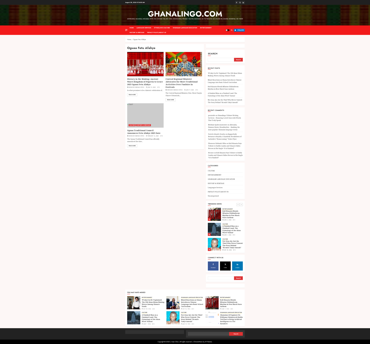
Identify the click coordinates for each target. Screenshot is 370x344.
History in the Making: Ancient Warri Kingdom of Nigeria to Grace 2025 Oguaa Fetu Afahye (145, 82)
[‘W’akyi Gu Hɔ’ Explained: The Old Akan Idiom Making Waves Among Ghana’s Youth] (214, 250)
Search (212, 53)
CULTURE (132, 74)
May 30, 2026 (228, 241)
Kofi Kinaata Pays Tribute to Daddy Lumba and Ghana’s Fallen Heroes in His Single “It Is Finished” (225, 145)
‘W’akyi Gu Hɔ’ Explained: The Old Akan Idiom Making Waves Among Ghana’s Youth (232, 250)
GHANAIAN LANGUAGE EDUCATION (185, 28)
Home (132, 28)
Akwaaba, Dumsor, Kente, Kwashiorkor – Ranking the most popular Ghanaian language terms (224, 127)
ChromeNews (198, 342)
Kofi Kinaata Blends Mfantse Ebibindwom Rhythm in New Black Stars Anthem (223, 88)
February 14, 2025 (153, 136)
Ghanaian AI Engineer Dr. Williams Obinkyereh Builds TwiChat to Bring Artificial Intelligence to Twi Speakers (231, 319)
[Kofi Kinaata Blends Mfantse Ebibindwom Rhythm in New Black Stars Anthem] (212, 302)
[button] (231, 30)
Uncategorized (213, 196)
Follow (241, 30)
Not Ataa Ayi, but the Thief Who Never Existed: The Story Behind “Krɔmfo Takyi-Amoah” (232, 235)
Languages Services (215, 187)
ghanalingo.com (185, 13)
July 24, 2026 (186, 309)
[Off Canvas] (126, 30)
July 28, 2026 (147, 309)
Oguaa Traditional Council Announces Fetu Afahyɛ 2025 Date (143, 131)
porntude (211, 115)
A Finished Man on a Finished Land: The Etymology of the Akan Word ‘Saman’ (231, 220)
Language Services (144, 28)
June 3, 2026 (227, 211)
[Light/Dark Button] (228, 30)
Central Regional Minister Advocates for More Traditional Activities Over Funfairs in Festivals (182, 83)
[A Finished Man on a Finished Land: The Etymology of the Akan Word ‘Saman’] (214, 220)
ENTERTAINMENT (206, 28)
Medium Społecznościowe (217, 125)
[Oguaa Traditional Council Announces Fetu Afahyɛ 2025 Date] (145, 115)
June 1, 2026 (227, 226)
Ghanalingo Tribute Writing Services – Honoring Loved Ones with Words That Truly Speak (224, 117)
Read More (132, 95)
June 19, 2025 (152, 87)
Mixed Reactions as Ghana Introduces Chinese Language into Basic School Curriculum (192, 303)
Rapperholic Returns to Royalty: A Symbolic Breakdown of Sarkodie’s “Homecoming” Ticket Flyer (224, 136)
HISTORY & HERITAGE (137, 32)
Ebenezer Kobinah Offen (136, 87)
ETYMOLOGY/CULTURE (162, 28)
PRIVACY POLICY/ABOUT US (156, 32)
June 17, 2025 (190, 90)
